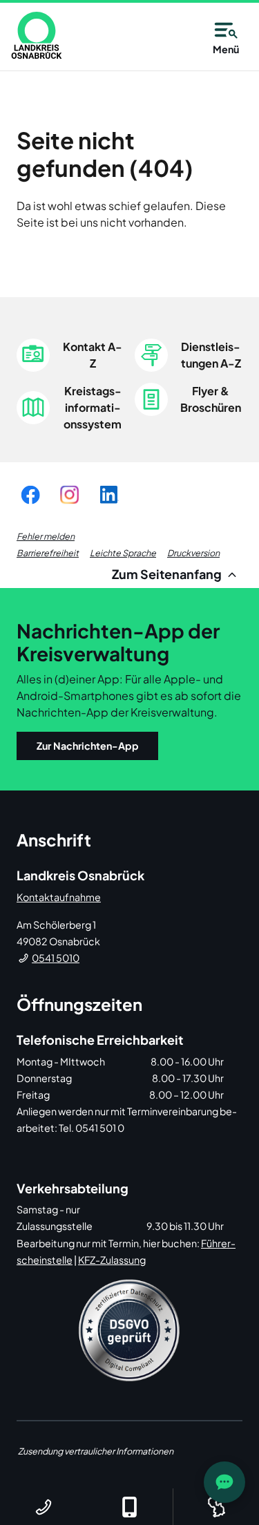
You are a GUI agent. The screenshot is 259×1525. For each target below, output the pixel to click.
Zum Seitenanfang (168, 574)
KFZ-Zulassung (112, 1259)
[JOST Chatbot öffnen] (224, 1482)
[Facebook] (30, 494)
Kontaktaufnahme (59, 897)
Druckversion (193, 552)
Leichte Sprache (123, 552)
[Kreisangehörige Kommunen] (216, 1506)
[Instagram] (69, 494)
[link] (36, 35)
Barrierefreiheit (48, 552)
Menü (226, 49)
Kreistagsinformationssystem (93, 407)
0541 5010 (55, 957)
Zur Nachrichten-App (88, 745)
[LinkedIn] (108, 494)
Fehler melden (46, 536)
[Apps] (129, 1506)
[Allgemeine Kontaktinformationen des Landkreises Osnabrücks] (43, 1506)
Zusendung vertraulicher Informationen (95, 1451)
